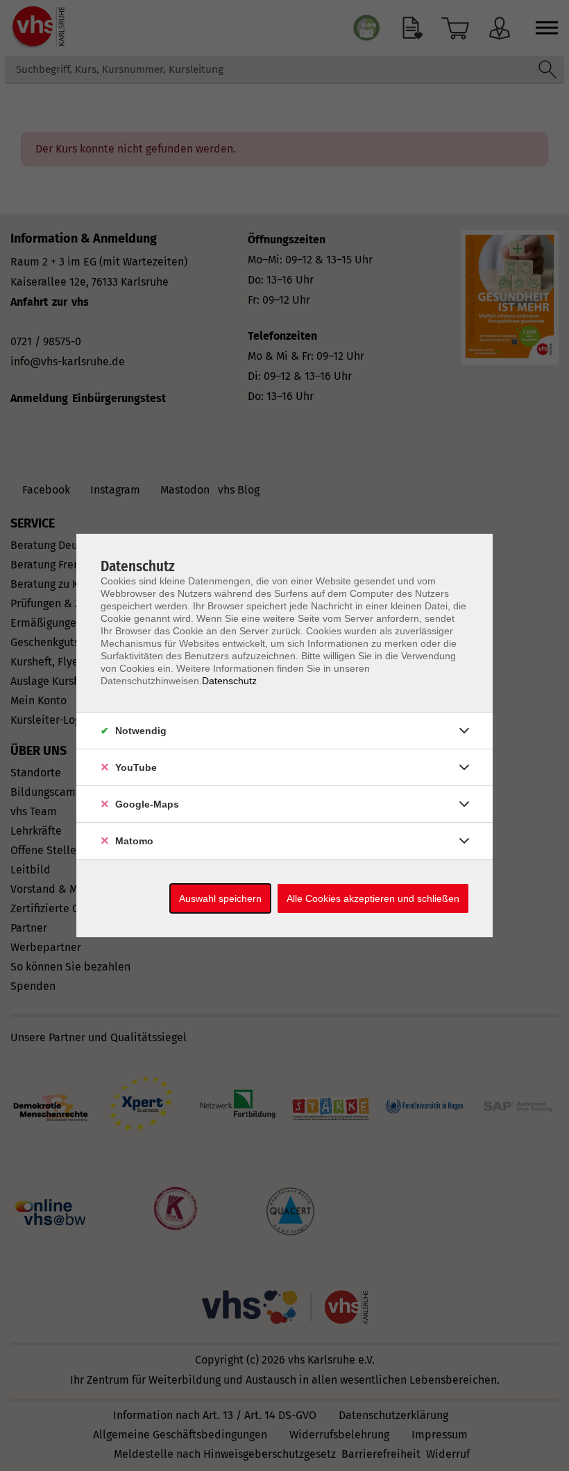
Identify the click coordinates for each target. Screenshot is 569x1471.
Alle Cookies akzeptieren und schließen (373, 898)
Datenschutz (229, 680)
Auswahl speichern (220, 898)
